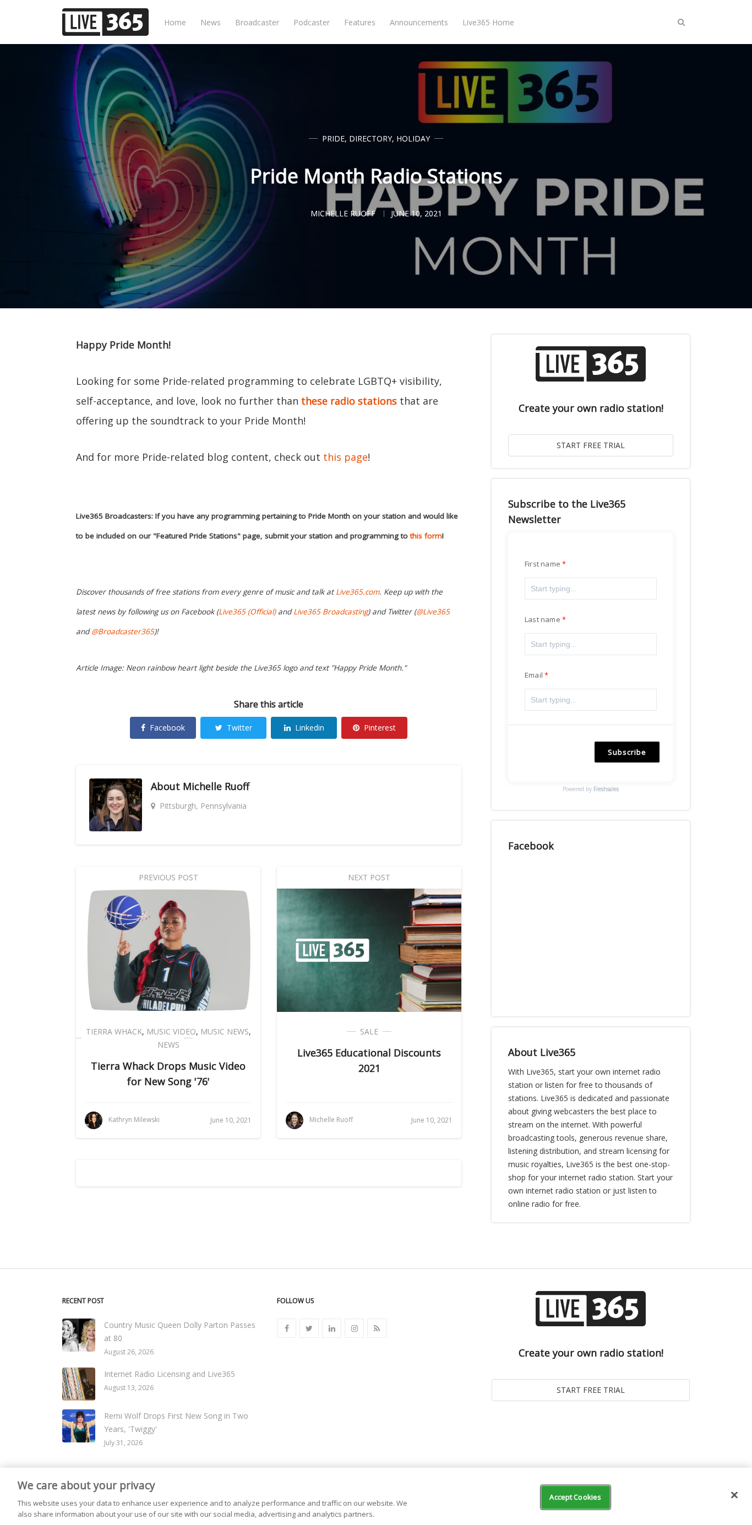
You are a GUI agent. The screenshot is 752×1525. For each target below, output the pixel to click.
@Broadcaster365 (122, 631)
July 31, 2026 (123, 1442)
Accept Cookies (575, 1497)
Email (534, 675)
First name (542, 564)
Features (359, 22)
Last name (542, 619)
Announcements (419, 22)
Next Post (369, 877)
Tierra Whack (114, 1031)
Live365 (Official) (247, 612)
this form (426, 536)
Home (175, 22)
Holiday (413, 138)
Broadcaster (257, 22)
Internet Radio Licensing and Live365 (169, 1374)
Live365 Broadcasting (330, 612)
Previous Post (168, 877)
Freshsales (606, 789)
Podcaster (311, 22)
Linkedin (309, 727)
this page (345, 457)
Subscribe (627, 752)
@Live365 (433, 612)
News (210, 22)
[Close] (734, 1495)
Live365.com (357, 592)
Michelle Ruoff (216, 786)
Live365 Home (488, 22)
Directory (370, 138)
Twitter (239, 727)
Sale (369, 1031)
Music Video (171, 1031)
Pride (333, 138)
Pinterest (380, 727)
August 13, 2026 (129, 1387)
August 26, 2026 (129, 1352)
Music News (224, 1031)
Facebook (167, 727)
